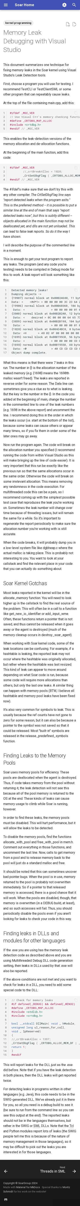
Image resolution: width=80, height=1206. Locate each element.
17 (5, 352)
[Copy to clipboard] (75, 112)
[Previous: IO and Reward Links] (6, 1170)
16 (5, 348)
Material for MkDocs (28, 1187)
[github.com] (5, 1199)
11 (5, 329)
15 (5, 345)
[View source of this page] (67, 24)
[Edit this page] (74, 24)
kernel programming (18, 22)
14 (5, 341)
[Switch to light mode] (64, 5)
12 (5, 333)
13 (5, 337)
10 (5, 325)
